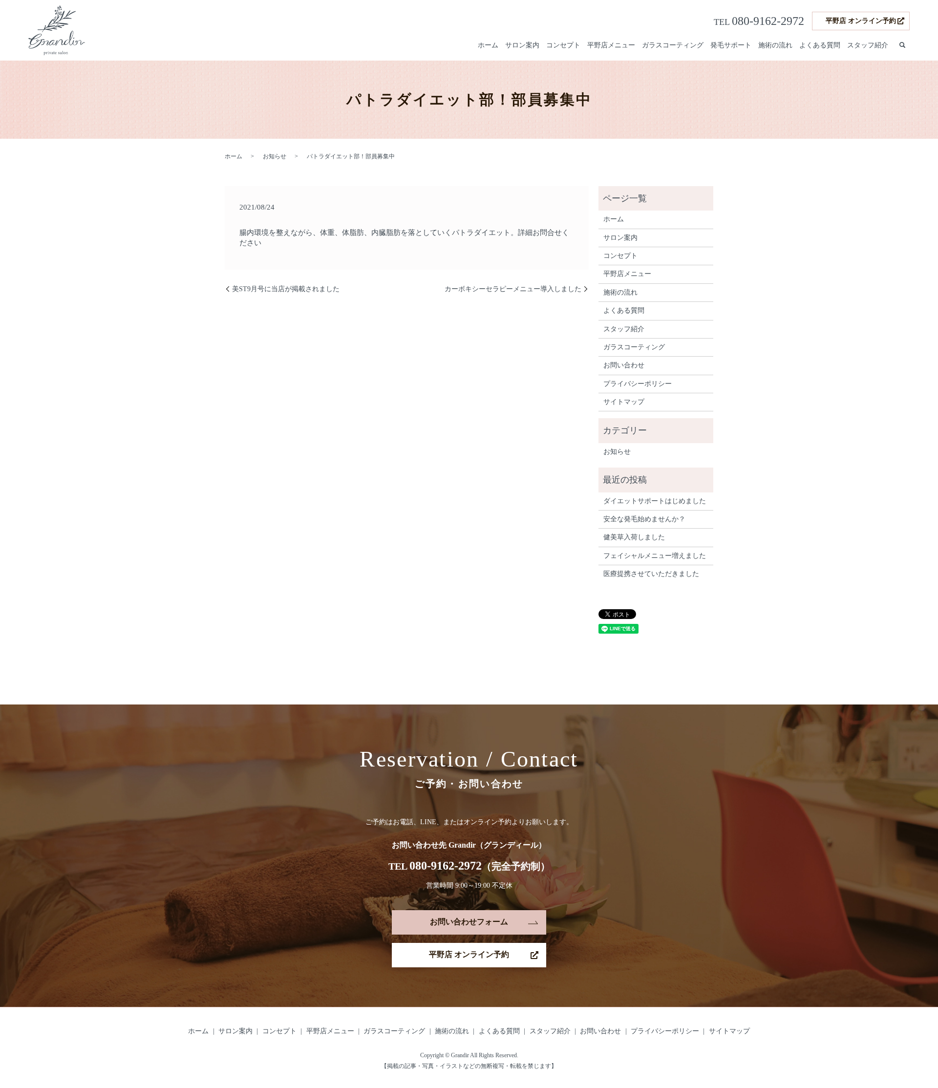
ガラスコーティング (673, 45)
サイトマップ (623, 401)
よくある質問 (819, 45)
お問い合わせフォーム (469, 921)
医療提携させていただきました (651, 573)
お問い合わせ (623, 365)
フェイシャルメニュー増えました (654, 555)
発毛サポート (730, 45)
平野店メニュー (611, 45)
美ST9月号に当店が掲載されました (286, 289)
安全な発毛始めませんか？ (644, 519)
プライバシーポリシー (637, 383)
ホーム (488, 45)
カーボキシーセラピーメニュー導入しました (513, 289)
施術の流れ (775, 45)
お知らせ (274, 156)
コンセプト (563, 45)
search (902, 45)
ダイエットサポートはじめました (654, 501)
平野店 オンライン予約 (861, 20)
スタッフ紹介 (867, 45)
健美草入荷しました (634, 537)
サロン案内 (522, 45)
